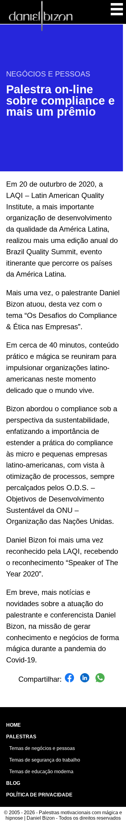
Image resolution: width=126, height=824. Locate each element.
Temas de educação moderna (41, 771)
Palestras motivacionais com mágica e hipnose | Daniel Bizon (40, 16)
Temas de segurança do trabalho (44, 759)
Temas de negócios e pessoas (42, 748)
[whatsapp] (100, 679)
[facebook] (69, 679)
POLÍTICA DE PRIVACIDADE (39, 794)
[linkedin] (84, 679)
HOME (13, 725)
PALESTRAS (21, 736)
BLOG (13, 783)
